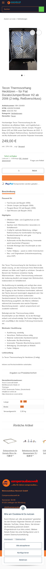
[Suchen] (41, 9)
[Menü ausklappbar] (3, 1)
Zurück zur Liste (9, 19)
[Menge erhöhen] (41, 170)
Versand (21, 146)
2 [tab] (24, 75)
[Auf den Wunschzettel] (39, 32)
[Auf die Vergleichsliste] (32, 32)
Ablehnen (23, 560)
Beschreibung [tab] (8, 191)
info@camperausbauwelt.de (15, 507)
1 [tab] (22, 75)
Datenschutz (20, 539)
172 (22, 406)
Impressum (8, 539)
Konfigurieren (23, 553)
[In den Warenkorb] (4, 26)
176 (25, 401)
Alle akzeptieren (23, 545)
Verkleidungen (16, 113)
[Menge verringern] (4, 170)
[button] (34, 2)
